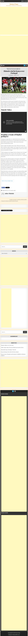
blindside (11, 75)
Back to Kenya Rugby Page (7, 180)
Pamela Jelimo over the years (7, 345)
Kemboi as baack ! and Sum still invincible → (19, 199)
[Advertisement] (14, 21)
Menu (3, 1)
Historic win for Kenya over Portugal (14, 72)
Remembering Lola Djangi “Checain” (8, 349)
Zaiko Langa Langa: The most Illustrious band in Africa (12, 347)
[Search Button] (26, 65)
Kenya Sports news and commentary (13, 69)
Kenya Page (14, 4)
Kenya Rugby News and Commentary (14, 68)
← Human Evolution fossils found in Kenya (9, 201)
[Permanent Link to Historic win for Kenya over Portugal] (14, 85)
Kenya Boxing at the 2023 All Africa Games (10, 351)
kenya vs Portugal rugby (10, 190)
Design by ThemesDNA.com (14, 634)
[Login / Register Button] (24, 65)
